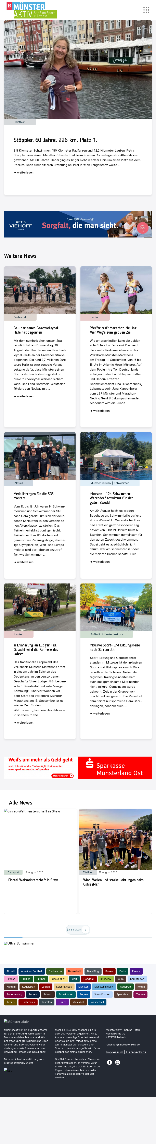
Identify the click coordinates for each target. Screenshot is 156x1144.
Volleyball (78, 1002)
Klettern (11, 986)
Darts (122, 971)
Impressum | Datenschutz (126, 1052)
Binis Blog (93, 971)
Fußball (41, 978)
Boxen (109, 971)
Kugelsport (28, 986)
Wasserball (97, 1002)
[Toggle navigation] (146, 10)
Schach (47, 994)
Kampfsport (137, 978)
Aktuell (11, 971)
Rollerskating (14, 994)
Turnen (62, 1002)
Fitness (11, 978)
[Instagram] (117, 1062)
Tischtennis (28, 1002)
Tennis (11, 1002)
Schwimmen (66, 994)
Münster (83, 986)
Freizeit (26, 978)
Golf (74, 978)
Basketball (74, 971)
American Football (31, 971)
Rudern (33, 994)
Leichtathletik (64, 986)
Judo (121, 978)
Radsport (125, 986)
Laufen (46, 986)
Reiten (141, 986)
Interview (106, 978)
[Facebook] (109, 1062)
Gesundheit (58, 978)
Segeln (84, 994)
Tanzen (140, 994)
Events (136, 971)
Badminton (55, 971)
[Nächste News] (85, 930)
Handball (88, 978)
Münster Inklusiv (104, 986)
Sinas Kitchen (102, 994)
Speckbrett (123, 994)
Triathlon (46, 1002)
